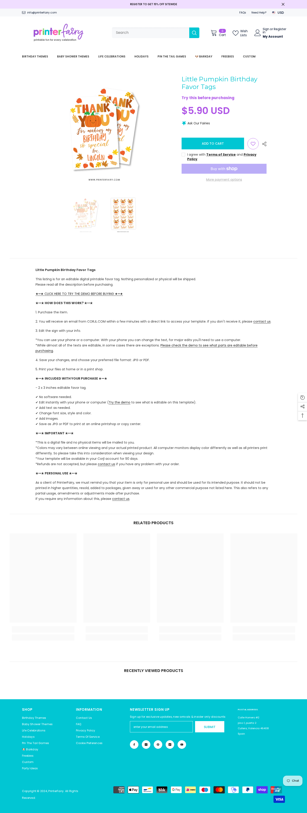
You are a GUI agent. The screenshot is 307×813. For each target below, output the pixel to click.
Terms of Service (221, 154)
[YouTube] (182, 744)
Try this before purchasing (208, 98)
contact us (262, 321)
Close (283, 4)
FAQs (242, 12)
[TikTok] (170, 744)
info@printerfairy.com (42, 12)
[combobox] (150, 32)
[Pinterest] (158, 744)
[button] (89, 743)
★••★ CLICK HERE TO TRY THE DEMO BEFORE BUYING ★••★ (79, 293)
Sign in (266, 30)
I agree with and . (221, 156)
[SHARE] (263, 144)
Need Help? (259, 12)
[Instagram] (146, 744)
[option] (104, 130)
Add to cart (213, 143)
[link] (43, 629)
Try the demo (119, 402)
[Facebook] (134, 744)
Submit (210, 727)
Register (280, 29)
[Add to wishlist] (253, 143)
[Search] (155, 32)
